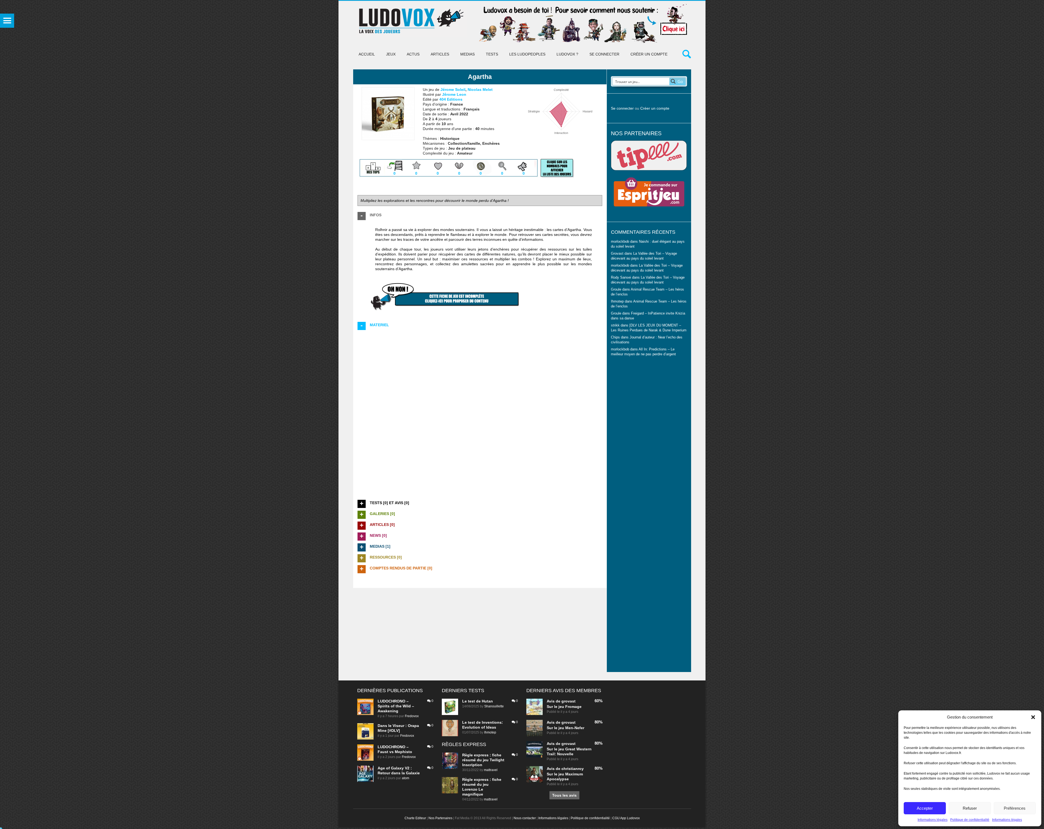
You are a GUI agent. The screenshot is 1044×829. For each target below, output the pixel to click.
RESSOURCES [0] (386, 557)
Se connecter (604, 54)
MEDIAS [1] (380, 546)
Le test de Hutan (477, 701)
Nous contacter (525, 818)
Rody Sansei (621, 277)
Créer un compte (648, 54)
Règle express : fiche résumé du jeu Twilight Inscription (483, 760)
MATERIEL (379, 325)
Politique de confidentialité (969, 820)
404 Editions (450, 99)
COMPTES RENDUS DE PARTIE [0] (401, 568)
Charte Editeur (415, 818)
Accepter (925, 808)
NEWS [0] (378, 535)
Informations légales (932, 820)
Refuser (970, 808)
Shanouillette (494, 706)
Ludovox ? (567, 54)
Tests (492, 54)
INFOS (375, 215)
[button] (1033, 717)
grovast (568, 701)
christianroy (572, 768)
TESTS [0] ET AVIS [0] (389, 503)
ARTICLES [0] (382, 524)
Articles (440, 54)
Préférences (1015, 808)
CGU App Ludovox (626, 818)
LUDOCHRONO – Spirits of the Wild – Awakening (396, 706)
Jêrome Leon (454, 94)
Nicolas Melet (480, 89)
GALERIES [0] (382, 513)
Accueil (367, 54)
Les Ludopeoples (527, 54)
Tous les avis (564, 795)
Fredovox (412, 716)
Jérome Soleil (452, 89)
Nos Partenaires (440, 818)
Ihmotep (617, 301)
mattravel (491, 770)
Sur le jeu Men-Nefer (565, 728)
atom (405, 778)
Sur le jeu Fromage (564, 706)
